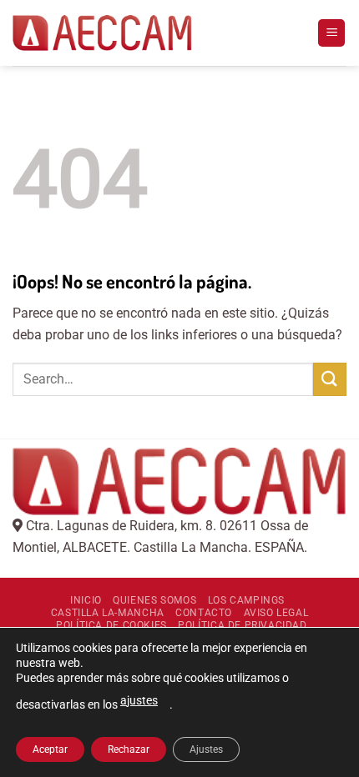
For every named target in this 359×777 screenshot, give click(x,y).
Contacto (203, 613)
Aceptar (50, 749)
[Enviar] (329, 379)
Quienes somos (154, 600)
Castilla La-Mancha (107, 613)
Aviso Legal (276, 613)
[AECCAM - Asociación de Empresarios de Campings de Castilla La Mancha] (102, 33)
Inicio (86, 600)
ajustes (139, 700)
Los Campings (246, 600)
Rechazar (128, 749)
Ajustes (206, 749)
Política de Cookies (111, 625)
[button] (331, 33)
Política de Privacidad (242, 625)
